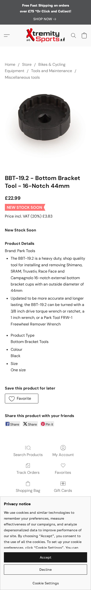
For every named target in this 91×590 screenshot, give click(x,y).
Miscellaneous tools (22, 77)
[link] (45, 19)
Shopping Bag (28, 490)
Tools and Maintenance (51, 70)
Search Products (28, 454)
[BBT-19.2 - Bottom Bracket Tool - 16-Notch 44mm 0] (45, 126)
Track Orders (28, 472)
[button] (45, 36)
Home (10, 64)
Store (27, 64)
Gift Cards (63, 490)
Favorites (63, 472)
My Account (63, 454)
